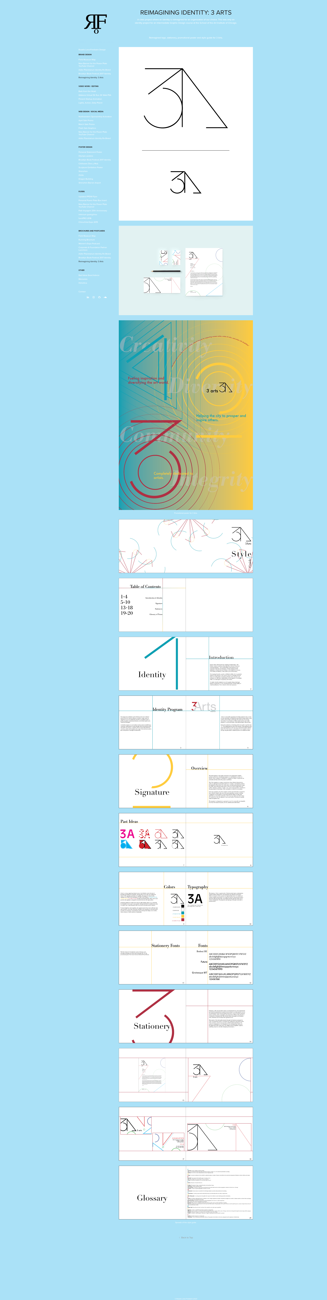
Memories (83, 279)
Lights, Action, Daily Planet (90, 102)
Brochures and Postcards (92, 231)
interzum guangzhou (88, 214)
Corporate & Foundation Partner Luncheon (93, 248)
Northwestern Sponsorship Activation (95, 116)
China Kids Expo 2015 (88, 222)
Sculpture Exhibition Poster (91, 167)
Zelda (81, 175)
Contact (82, 291)
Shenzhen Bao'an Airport (90, 182)
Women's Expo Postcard (89, 243)
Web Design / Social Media (91, 111)
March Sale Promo (87, 124)
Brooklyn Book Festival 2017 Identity (95, 73)
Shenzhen (83, 171)
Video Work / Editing (88, 86)
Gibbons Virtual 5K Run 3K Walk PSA (95, 95)
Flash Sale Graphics (87, 128)
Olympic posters (86, 155)
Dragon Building (86, 178)
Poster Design (85, 147)
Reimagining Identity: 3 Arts (91, 77)
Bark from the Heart (87, 91)
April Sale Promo (86, 120)
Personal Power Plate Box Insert (93, 200)
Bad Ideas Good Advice (89, 275)
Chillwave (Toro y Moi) (88, 163)
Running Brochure (87, 239)
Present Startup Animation (90, 98)
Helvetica (83, 282)
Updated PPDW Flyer (88, 196)
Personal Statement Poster (90, 152)
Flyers (82, 191)
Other (81, 270)
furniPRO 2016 (85, 218)
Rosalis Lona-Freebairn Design (92, 49)
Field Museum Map (87, 59)
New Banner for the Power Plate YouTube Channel (93, 64)
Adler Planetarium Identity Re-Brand (95, 69)
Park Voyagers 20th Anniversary (93, 210)
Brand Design (85, 54)
